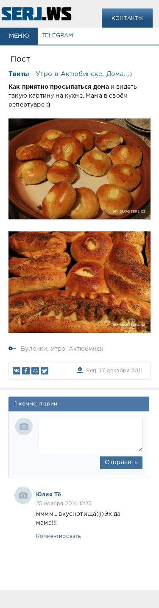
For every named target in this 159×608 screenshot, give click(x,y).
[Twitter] (44, 370)
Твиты (18, 74)
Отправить (121, 462)
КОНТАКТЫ (127, 18)
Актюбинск (86, 349)
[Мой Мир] (35, 370)
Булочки (34, 349)
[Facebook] (26, 370)
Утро (58, 349)
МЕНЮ (19, 36)
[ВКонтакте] (16, 370)
